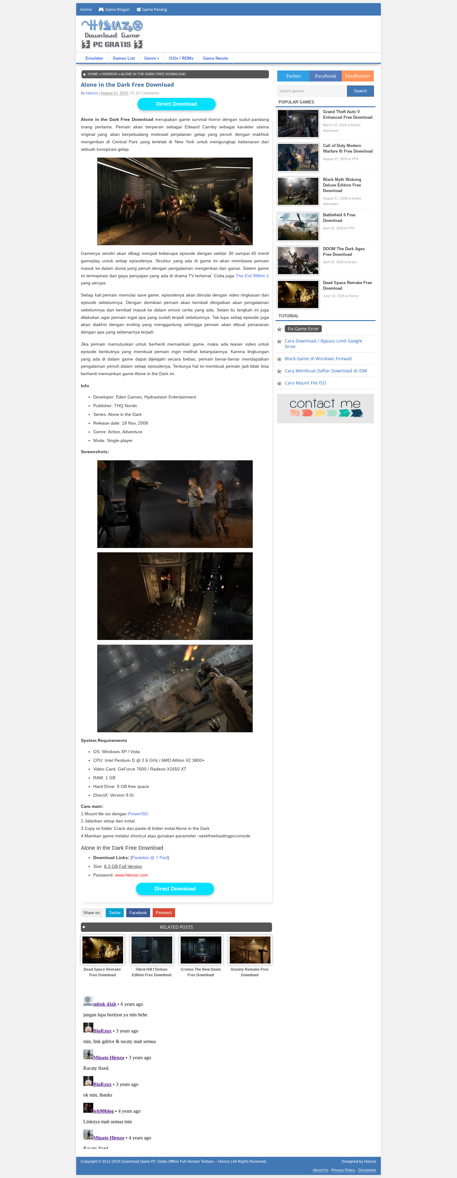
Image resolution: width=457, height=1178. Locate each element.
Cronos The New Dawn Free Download (201, 972)
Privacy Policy (343, 1170)
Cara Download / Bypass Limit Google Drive (323, 343)
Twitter (115, 912)
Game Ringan (117, 9)
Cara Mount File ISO (305, 383)
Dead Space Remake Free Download (102, 972)
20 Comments (147, 93)
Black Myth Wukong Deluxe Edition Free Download (342, 185)
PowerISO (138, 813)
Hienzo (92, 93)
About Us (320, 1170)
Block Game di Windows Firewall (318, 358)
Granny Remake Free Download (250, 972)
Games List (124, 58)
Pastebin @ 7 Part (150, 857)
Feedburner (357, 76)
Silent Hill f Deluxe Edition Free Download (151, 972)
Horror (109, 74)
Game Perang (154, 9)
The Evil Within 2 (252, 275)
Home (86, 9)
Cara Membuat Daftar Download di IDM (326, 371)
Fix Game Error (303, 329)
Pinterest (164, 912)
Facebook (138, 912)
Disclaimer (367, 1170)
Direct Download (176, 104)
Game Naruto (215, 58)
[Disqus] (176, 1071)
